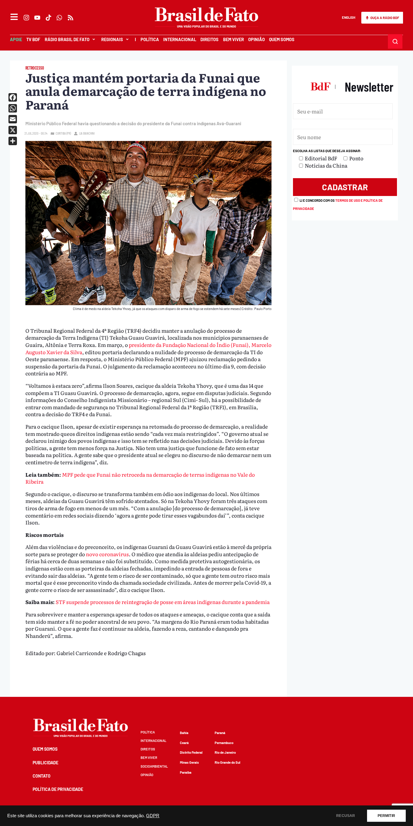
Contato (41, 776)
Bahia (184, 733)
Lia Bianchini (87, 133)
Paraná (220, 733)
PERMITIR (386, 816)
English (348, 17)
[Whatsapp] (60, 18)
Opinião (256, 39)
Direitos (209, 39)
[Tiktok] (48, 18)
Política (150, 39)
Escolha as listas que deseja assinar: (327, 151)
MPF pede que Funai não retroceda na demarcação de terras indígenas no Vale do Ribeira (140, 478)
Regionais (112, 39)
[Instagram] (26, 18)
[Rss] (70, 18)
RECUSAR (345, 816)
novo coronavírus (107, 554)
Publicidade (45, 762)
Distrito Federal (191, 752)
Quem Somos (281, 39)
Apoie (16, 39)
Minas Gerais (189, 762)
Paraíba (185, 772)
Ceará (184, 743)
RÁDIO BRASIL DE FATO (67, 39)
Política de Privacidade (58, 789)
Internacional (179, 39)
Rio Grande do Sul (227, 762)
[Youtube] (37, 18)
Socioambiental (154, 766)
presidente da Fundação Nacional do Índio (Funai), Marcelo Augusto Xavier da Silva (148, 348)
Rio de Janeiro (225, 752)
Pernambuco (224, 743)
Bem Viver (233, 39)
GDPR (152, 815)
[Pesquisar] (395, 41)
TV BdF (33, 39)
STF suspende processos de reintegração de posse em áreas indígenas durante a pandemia (163, 602)
